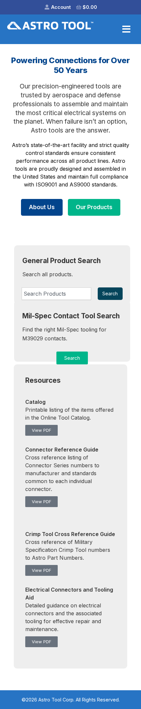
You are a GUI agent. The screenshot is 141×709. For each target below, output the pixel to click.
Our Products (94, 207)
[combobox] (56, 293)
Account (61, 7)
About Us (42, 207)
